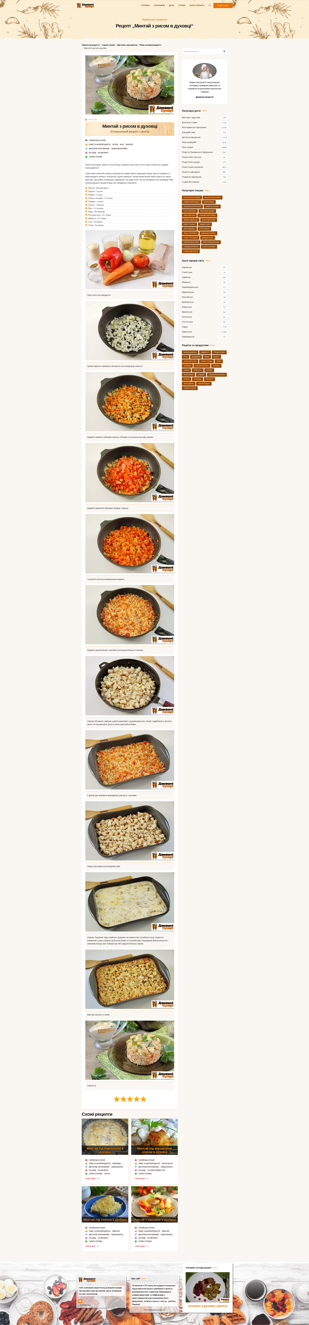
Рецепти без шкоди (191, 162)
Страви (181, 5)
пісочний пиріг (190, 211)
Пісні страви (187, 147)
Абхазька (186, 282)
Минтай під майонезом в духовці (105, 1150)
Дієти (171, 5)
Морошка (187, 366)
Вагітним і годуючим (191, 117)
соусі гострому (209, 247)
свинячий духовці (191, 242)
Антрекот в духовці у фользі (207, 1305)
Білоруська (187, 307)
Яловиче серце (190, 388)
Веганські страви (189, 122)
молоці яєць (209, 202)
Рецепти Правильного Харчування (197, 152)
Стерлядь (197, 379)
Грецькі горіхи (219, 352)
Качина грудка (206, 361)
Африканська (188, 292)
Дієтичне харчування (99, 148)
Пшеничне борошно (217, 375)
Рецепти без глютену (191, 157)
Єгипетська (187, 272)
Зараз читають (197, 5)
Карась (216, 357)
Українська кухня (97, 140)
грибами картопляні (207, 215)
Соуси (107, 1174)
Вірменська (187, 312)
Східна (185, 327)
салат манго (204, 229)
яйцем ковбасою (191, 220)
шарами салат (207, 238)
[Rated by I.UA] (84, 1305)
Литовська (187, 317)
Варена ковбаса (190, 352)
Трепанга (209, 379)
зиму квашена (189, 229)
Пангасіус (198, 370)
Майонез (116, 1163)
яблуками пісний (207, 211)
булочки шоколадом (192, 197)
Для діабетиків (188, 132)
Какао (207, 357)
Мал (122, 144)
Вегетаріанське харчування (194, 127)
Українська (187, 332)
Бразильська (187, 302)
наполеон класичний (192, 206)
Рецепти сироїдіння (191, 172)
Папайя (209, 370)
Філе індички (189, 384)
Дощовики (196, 357)
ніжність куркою (212, 206)
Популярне (159, 5)
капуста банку (189, 224)
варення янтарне (208, 233)
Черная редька (204, 384)
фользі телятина (190, 233)
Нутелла (216, 366)
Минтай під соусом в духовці (105, 1219)
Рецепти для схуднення (192, 167)
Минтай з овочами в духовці (154, 1219)
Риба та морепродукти (99, 144)
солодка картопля (191, 247)
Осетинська (187, 322)
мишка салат (205, 224)
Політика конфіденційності (154, 1310)
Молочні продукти (171, 1163)
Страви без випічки (190, 182)
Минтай (129, 144)
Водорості (205, 352)
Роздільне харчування (191, 177)
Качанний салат (190, 361)
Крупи (115, 144)
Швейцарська (188, 337)
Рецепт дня (223, 6)
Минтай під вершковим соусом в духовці (154, 1150)
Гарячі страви (95, 157)
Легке (219, 361)
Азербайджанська (190, 287)
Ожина (186, 370)
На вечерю (103, 153)
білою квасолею (208, 220)
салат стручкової (191, 238)
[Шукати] (224, 51)
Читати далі (90, 1179)
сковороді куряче (191, 251)
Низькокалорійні (119, 148)
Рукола (186, 379)
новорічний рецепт (191, 202)
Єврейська (187, 267)
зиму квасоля (189, 215)
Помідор (201, 375)
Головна (145, 5)
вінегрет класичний (212, 197)
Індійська (186, 277)
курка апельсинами (211, 242)
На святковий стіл (156, 1170)
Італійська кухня (97, 1160)
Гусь (185, 357)
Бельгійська (187, 297)
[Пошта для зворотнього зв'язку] (80, 1301)
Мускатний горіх (202, 366)
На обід (92, 153)
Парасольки (188, 375)
